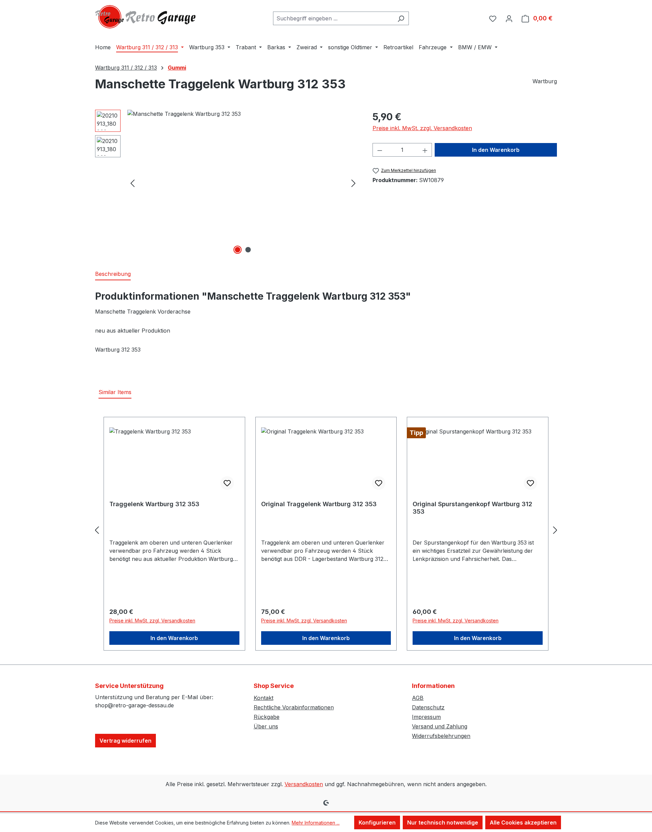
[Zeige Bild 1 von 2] (237, 249)
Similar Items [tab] (114, 392)
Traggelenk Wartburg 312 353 (154, 504)
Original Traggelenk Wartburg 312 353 (319, 504)
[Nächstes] (353, 183)
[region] (227, 183)
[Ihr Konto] (509, 18)
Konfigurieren (377, 822)
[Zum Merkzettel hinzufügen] (227, 483)
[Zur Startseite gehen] (146, 17)
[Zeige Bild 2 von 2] (248, 249)
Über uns (266, 726)
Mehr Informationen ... (316, 823)
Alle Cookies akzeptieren (523, 822)
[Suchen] (401, 18)
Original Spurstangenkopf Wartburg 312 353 (472, 507)
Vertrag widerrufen (125, 740)
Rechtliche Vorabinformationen (294, 707)
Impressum (426, 716)
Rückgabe (266, 716)
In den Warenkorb (496, 149)
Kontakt (263, 697)
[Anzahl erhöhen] (425, 150)
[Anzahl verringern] (380, 150)
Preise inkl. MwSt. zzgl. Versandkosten (422, 128)
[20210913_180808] (243, 183)
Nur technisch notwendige (442, 822)
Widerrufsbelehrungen (441, 735)
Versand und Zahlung (439, 726)
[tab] (113, 274)
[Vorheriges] (132, 183)
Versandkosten (304, 784)
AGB (417, 697)
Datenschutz (428, 707)
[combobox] (333, 18)
